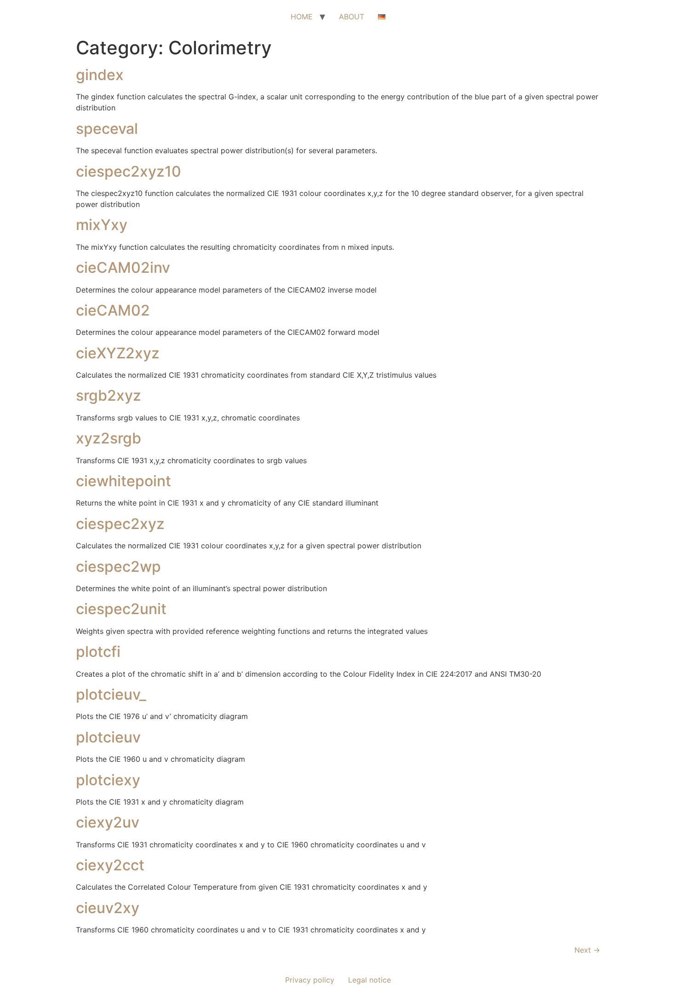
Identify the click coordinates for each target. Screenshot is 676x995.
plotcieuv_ (111, 694)
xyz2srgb (108, 438)
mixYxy (101, 225)
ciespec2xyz (120, 524)
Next (587, 950)
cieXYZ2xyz (118, 353)
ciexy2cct (110, 865)
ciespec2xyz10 (128, 171)
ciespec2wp (118, 566)
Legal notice (369, 979)
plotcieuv (108, 737)
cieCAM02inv (123, 267)
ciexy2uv (107, 822)
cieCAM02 (113, 310)
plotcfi (98, 652)
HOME (302, 16)
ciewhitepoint (123, 481)
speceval (107, 129)
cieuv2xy (107, 908)
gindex (100, 75)
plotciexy (108, 780)
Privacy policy (309, 979)
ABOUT (351, 16)
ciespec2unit (121, 609)
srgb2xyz (108, 395)
